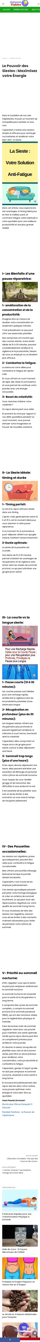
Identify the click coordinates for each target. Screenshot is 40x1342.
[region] (20, 95)
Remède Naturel (21, 10)
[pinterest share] (30, 1339)
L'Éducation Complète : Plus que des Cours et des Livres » (22, 1160)
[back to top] (35, 1333)
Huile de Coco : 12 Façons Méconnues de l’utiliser (14, 1250)
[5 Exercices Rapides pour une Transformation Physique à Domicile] (20, 1200)
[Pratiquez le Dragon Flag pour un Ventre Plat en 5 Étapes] (20, 1268)
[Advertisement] (20, 34)
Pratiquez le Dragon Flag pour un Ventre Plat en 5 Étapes (18, 1283)
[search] (38, 4)
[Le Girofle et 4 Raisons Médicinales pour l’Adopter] (20, 1301)
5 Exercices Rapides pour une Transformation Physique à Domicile (16, 1217)
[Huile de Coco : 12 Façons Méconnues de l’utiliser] (20, 1236)
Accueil (6, 10)
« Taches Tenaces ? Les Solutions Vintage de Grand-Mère (16, 1171)
